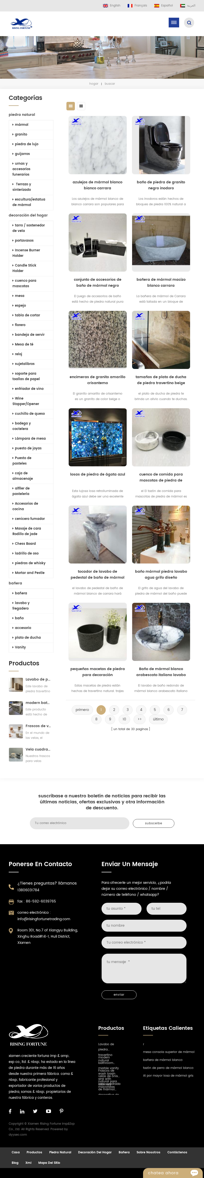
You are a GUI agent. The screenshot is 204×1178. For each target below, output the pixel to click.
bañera (15, 583)
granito (21, 134)
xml (28, 1163)
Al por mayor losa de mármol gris (168, 1075)
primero (82, 710)
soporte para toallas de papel (26, 376)
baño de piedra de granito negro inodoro (161, 185)
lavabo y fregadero (21, 606)
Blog (15, 1163)
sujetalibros (25, 364)
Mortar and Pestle (30, 573)
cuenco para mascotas (24, 283)
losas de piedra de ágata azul (97, 474)
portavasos (24, 240)
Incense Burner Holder (26, 253)
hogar (93, 83)
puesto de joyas (28, 448)
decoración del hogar (28, 215)
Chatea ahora (163, 1173)
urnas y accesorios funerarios (21, 169)
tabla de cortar (27, 315)
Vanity (20, 647)
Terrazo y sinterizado (21, 187)
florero (20, 325)
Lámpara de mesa (30, 438)
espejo (20, 305)
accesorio (23, 628)
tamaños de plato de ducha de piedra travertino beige (161, 380)
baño (19, 618)
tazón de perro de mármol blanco (168, 1068)
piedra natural (22, 115)
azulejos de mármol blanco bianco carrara (97, 185)
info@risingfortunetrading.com (43, 919)
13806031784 (28, 890)
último (158, 719)
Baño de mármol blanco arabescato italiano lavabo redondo (161, 672)
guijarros (22, 154)
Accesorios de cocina (25, 506)
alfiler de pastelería (21, 491)
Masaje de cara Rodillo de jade (26, 531)
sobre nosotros (148, 1152)
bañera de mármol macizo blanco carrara (161, 282)
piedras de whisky (30, 563)
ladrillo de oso (27, 553)
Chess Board (25, 544)
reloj (18, 354)
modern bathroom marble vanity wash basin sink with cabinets (38, 703)
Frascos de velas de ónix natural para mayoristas (38, 726)
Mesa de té (24, 344)
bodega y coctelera (21, 426)
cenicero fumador (30, 519)
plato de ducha (28, 637)
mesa (19, 296)
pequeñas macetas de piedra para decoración (97, 672)
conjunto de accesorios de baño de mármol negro (97, 282)
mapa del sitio (49, 1163)
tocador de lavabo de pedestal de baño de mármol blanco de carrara (97, 575)
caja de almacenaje (22, 476)
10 (124, 719)
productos (34, 1152)
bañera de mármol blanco (163, 1060)
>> (140, 719)
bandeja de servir (30, 335)
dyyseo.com (18, 1134)
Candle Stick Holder (24, 268)
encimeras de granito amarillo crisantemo (97, 380)
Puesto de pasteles (21, 461)
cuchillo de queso (30, 413)
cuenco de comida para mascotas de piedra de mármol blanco (161, 478)
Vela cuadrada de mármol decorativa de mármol (38, 749)
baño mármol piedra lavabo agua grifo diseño (161, 574)
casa (16, 1152)
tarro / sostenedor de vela (28, 228)
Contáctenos (177, 1152)
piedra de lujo (26, 144)
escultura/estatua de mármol (28, 202)
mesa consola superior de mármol (169, 1052)
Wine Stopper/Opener (25, 401)
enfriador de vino (29, 389)
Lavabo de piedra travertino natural (38, 679)
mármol (21, 125)
